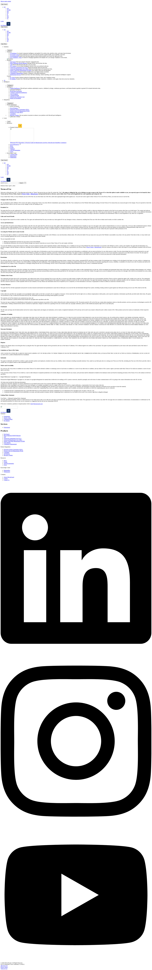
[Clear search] (25, 183)
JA (7, 18)
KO (8, 8)
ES (7, 15)
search (2, 183)
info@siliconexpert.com (37, 403)
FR (8, 12)
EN (5, 7)
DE (8, 11)
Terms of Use (4, 968)
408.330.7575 (4, 965)
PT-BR (9, 10)
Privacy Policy (4, 967)
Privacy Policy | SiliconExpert (93, 247)
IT (7, 14)
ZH (8, 17)
